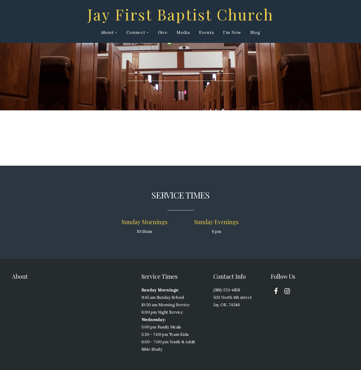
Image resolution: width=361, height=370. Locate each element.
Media (183, 32)
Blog (255, 32)
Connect (136, 32)
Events (206, 32)
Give (163, 32)
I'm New (232, 32)
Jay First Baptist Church (180, 14)
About (108, 32)
